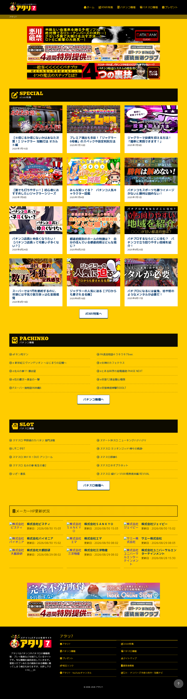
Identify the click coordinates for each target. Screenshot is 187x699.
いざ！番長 (19, 474)
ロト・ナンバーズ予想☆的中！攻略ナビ (143, 672)
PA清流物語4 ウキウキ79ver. (116, 354)
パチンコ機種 (127, 7)
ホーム (90, 7)
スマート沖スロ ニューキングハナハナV (123, 440)
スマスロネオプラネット (114, 465)
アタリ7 (66, 643)
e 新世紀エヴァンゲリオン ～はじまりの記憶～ (40, 362)
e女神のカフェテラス (112, 362)
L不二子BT (19, 448)
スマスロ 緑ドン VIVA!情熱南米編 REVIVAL (125, 474)
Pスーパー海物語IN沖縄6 (27, 388)
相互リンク (68, 665)
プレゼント (171, 7)
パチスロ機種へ (93, 485)
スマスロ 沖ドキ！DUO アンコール (33, 457)
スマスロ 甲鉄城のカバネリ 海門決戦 (34, 440)
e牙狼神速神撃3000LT (113, 388)
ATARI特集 (107, 7)
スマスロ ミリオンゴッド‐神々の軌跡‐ (121, 448)
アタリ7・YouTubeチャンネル (76, 672)
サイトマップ (130, 658)
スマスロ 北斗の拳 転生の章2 (29, 465)
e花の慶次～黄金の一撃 (26, 379)
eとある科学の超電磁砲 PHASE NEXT (121, 371)
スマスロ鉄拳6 (108, 457)
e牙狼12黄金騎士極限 (112, 379)
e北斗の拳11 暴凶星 (24, 371)
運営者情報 (128, 665)
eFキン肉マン (20, 354)
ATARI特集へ (93, 314)
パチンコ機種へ (93, 399)
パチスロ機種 (150, 7)
